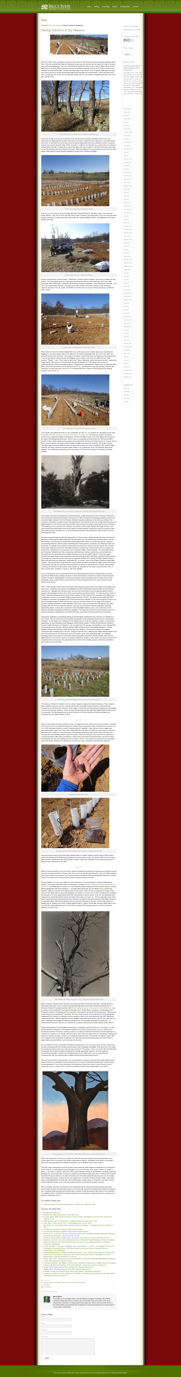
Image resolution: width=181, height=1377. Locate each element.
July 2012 (126, 356)
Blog (54, 25)
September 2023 (128, 132)
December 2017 (128, 209)
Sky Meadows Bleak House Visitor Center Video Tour (60, 1215)
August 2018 (127, 189)
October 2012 (127, 350)
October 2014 (127, 296)
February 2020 (127, 172)
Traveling (126, 401)
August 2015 (127, 269)
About (59, 1372)
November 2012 (128, 346)
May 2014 (126, 306)
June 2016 (126, 246)
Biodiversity (59, 25)
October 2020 (127, 162)
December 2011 (128, 370)
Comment (44, 1337)
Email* (43, 1323)
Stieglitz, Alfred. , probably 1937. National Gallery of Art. (68, 1267)
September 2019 (128, 179)
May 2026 (126, 115)
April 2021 (126, 155)
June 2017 (126, 219)
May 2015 (126, 279)
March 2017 (127, 222)
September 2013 (128, 326)
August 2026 (127, 112)
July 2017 (126, 216)
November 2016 (128, 232)
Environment (127, 398)
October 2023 (127, 128)
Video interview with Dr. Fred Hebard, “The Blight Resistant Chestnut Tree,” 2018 (70, 1221)
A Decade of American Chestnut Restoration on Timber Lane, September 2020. (69, 1204)
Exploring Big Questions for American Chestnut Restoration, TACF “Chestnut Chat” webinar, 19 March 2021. (79, 1252)
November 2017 (128, 212)
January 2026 (127, 118)
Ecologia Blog (125, 6)
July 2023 (126, 139)
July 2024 (126, 122)
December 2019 (128, 175)
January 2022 (127, 145)
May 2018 (126, 199)
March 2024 (127, 125)
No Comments (47, 1287)
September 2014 (128, 299)
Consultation (127, 391)
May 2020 (126, 169)
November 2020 (128, 159)
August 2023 (127, 135)
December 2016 (128, 229)
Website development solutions (119, 1372)
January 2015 (127, 289)
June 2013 (126, 333)
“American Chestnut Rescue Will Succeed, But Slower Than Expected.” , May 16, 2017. (76, 1238)
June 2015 (126, 276)
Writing (96, 6)
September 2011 (128, 377)
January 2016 (127, 256)
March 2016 (127, 253)
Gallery (69, 1372)
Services (63, 1372)
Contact (135, 6)
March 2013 (127, 340)
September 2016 (128, 239)
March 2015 (127, 286)
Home (49, 25)
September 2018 (128, 185)
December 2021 (128, 149)
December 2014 (128, 293)
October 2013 (127, 323)
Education (126, 395)
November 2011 (128, 373)
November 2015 (128, 263)
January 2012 (127, 367)
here (57, 370)
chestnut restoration (48, 1282)
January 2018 (127, 206)
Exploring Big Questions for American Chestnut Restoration (91, 1008)
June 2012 (126, 360)
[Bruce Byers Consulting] (55, 10)
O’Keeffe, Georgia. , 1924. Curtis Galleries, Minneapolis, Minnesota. (72, 1271)
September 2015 (128, 266)
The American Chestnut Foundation (77, 1282)
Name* (43, 1316)
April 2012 (126, 363)
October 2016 (127, 236)
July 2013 (126, 330)
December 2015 (128, 259)
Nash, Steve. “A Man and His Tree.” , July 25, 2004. (67, 1223)
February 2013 (127, 343)
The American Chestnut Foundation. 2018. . (66, 1231)
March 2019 (127, 182)
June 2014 (126, 303)
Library (114, 6)
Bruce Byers (46, 1284)
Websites (44, 1330)
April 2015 (126, 283)
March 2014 (127, 313)
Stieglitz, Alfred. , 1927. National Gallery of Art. (67, 1269)
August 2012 (127, 353)
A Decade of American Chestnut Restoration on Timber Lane (69, 435)
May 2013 (126, 336)
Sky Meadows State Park (51, 1212)
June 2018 (126, 196)
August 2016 (127, 242)
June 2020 (126, 165)
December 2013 (128, 316)
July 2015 (126, 273)
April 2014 (126, 310)
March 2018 (127, 202)
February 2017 (127, 226)
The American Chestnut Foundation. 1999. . (63, 1229)
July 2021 (126, 152)
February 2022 (127, 142)
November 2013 (128, 320)
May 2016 (126, 249)
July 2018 (126, 192)
